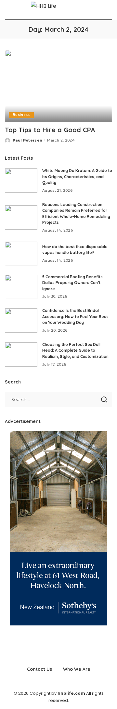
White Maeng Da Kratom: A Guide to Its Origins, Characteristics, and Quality (77, 176)
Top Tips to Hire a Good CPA (50, 130)
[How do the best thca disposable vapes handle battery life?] (21, 254)
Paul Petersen (27, 140)
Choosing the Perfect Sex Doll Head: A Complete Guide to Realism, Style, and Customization (75, 350)
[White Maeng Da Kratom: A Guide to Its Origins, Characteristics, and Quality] (21, 180)
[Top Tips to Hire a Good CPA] (58, 86)
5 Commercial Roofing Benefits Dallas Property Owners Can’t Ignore (72, 282)
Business (21, 115)
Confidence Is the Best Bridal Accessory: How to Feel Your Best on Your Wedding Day (75, 316)
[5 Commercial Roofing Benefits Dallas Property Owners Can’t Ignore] (21, 287)
